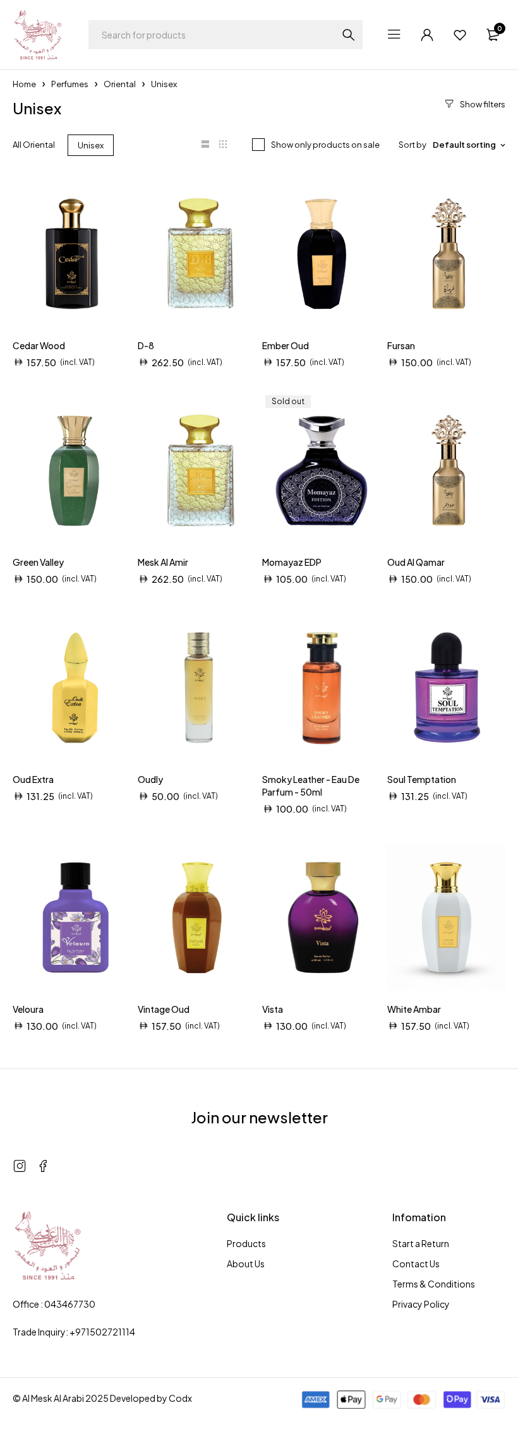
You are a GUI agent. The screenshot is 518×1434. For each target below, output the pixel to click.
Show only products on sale (325, 145)
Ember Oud (285, 345)
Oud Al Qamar (416, 562)
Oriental (120, 84)
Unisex (91, 145)
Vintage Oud (164, 1009)
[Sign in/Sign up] (427, 34)
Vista (272, 1009)
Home (24, 84)
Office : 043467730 (54, 1304)
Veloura (28, 1009)
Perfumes (69, 84)
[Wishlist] (460, 34)
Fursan (401, 345)
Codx (180, 1398)
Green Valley (38, 562)
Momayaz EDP (292, 562)
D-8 (146, 345)
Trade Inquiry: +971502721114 (74, 1331)
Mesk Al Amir (163, 562)
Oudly (150, 779)
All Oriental (34, 145)
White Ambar (414, 1009)
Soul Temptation (421, 779)
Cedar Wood (39, 345)
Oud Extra (33, 779)
